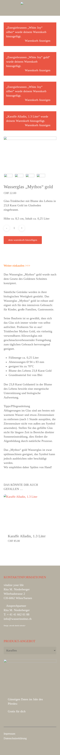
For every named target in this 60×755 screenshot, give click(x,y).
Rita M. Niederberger (17, 610)
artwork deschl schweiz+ (17, 625)
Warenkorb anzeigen (37, 40)
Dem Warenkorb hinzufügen (22, 240)
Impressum (9, 733)
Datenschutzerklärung (15, 738)
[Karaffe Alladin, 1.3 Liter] (30, 512)
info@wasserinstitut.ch (18, 618)
